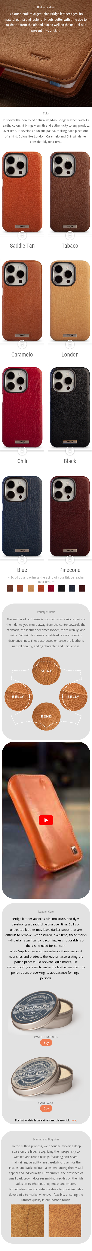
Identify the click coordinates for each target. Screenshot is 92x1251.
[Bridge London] (31, 588)
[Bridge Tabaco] (61, 588)
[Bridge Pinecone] (82, 588)
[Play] (46, 820)
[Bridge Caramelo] (20, 588)
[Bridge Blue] (72, 588)
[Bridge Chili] (10, 588)
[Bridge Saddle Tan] (41, 588)
